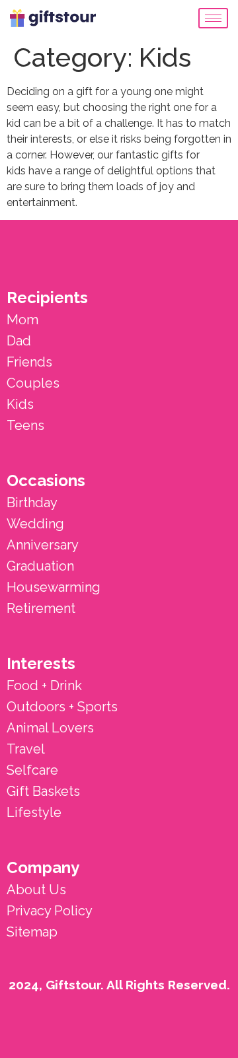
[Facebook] (209, 1029)
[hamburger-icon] (213, 18)
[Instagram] (166, 1029)
